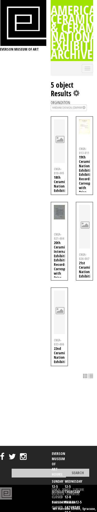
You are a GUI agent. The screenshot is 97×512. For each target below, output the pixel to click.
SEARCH (56, 489)
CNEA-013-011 (84, 151)
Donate (66, 489)
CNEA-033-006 (59, 342)
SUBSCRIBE (78, 489)
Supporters (72, 494)
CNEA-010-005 (59, 171)
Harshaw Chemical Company (67, 107)
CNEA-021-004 (59, 236)
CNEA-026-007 (84, 256)
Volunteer (58, 494)
